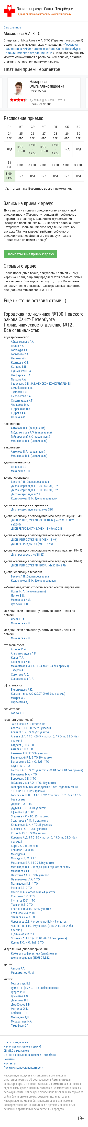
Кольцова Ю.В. (20, 362)
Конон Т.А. (17, 657)
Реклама (9, 1059)
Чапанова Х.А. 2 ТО (23, 917)
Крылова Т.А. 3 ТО (22, 850)
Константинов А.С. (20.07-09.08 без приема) (38, 693)
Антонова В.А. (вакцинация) (28, 428)
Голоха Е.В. (18, 713)
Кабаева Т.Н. (19, 1013)
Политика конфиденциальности (23, 1067)
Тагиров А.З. (18, 670)
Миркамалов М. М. (22, 972)
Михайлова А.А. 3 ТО (24, 871)
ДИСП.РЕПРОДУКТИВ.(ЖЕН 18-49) (32, 544)
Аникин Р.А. (18, 968)
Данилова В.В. (20, 1000)
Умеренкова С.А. (21, 396)
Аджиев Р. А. (18, 649)
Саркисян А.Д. (19, 702)
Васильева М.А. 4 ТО (24, 774)
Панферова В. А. (21, 375)
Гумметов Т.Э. (20, 996)
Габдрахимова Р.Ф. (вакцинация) (31, 432)
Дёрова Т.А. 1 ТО (21, 804)
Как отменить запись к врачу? (22, 1046)
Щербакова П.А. (21, 409)
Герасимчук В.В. (21, 983)
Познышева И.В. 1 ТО (24, 883)
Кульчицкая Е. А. (21, 371)
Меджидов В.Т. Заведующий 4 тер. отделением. (41, 867)
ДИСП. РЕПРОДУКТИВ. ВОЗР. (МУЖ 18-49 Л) (38, 565)
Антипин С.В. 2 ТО (22, 749)
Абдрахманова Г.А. (22, 341)
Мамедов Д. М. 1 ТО (23, 858)
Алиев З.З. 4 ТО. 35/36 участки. (30, 732)
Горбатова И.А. (20, 354)
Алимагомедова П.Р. (23, 653)
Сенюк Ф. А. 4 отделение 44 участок (33, 892)
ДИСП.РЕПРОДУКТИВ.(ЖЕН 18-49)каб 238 (36, 528)
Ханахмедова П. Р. (22, 679)
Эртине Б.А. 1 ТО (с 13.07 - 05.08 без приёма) (39, 938)
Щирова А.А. (18, 413)
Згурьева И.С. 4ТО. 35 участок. (30, 816)
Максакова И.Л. (21, 600)
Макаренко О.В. (21, 471)
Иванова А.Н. (19, 358)
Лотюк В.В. (18, 595)
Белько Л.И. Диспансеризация (30, 482)
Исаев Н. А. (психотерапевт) (28, 591)
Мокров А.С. (18, 698)
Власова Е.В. (19, 467)
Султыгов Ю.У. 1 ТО (23, 900)
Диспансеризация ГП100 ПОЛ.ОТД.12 (34, 486)
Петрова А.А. (18, 379)
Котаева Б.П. (19, 366)
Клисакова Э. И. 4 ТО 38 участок (31, 824)
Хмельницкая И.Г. (22, 400)
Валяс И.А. (17, 346)
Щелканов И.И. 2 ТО (23, 934)
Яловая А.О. (18, 417)
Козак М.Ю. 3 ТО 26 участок (28, 833)
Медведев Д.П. (20, 1017)
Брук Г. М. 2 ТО (20, 766)
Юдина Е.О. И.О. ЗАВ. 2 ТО (27, 942)
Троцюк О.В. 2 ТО (22, 904)
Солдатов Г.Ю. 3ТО (23, 896)
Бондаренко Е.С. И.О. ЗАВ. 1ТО (30, 761)
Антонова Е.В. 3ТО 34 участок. (30, 753)
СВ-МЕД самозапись (16, 1050)
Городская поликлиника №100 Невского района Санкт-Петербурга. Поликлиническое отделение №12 (42, 49)
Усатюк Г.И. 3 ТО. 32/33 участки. (31, 909)
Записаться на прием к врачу (30, 254)
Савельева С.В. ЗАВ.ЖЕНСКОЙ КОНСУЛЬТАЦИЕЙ (41, 383)
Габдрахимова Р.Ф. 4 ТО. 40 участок (33, 783)
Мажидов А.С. (19, 854)
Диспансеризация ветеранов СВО (32, 509)
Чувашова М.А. (20, 404)
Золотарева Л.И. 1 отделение (29, 820)
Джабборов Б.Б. (20, 1004)
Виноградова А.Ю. (22, 689)
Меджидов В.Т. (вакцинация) (29, 441)
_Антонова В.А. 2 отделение (28, 724)
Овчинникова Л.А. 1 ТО (25, 879)
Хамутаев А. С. (20, 674)
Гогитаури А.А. (19, 350)
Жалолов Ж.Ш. (20, 1008)
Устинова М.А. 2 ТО (23, 913)
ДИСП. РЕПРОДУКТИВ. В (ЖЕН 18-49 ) (34, 539)
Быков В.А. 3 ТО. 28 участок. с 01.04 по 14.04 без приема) (47, 770)
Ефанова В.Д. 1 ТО (22, 812)
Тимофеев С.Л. (20, 1025)
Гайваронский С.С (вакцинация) (30, 436)
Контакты (10, 1063)
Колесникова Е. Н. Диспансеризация (34, 498)
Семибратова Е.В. (22, 388)
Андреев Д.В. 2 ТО (22, 745)
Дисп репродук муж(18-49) (27, 554)
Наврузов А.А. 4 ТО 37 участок (30, 875)
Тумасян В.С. (19, 392)
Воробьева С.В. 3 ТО (23, 778)
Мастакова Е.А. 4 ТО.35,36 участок (32, 863)
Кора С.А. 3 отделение (24, 846)
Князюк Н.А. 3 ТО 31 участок (29, 829)
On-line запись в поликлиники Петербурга (30, 1055)
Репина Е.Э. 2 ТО (21, 888)
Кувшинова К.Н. (21, 662)
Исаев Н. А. (18, 619)
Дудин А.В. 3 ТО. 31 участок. (28, 808)
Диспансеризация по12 (25, 494)
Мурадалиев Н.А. (21, 1021)
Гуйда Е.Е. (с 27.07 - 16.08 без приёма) (35, 988)
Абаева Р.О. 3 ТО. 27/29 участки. (31, 728)
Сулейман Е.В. (20, 604)
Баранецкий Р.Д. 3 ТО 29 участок (31, 757)
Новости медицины (16, 1042)
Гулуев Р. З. (18, 992)
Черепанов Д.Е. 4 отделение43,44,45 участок (38, 921)
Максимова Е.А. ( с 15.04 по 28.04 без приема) (40, 666)
